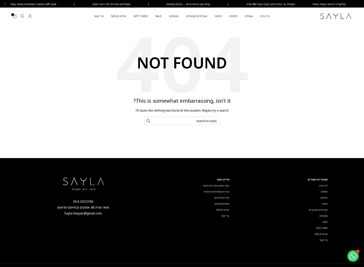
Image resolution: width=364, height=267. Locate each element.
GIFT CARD (322, 228)
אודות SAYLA (321, 234)
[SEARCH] (148, 120)
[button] (353, 256)
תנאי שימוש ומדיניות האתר (216, 185)
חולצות (324, 197)
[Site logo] (336, 16)
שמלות (324, 191)
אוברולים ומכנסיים (318, 209)
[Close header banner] (4, 4)
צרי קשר (324, 240)
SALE (325, 222)
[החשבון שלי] (30, 16)
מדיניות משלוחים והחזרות (216, 191)
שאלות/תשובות (221, 203)
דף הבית (323, 185)
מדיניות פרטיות (221, 197)
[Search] (22, 16)
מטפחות (323, 215)
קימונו (325, 203)
